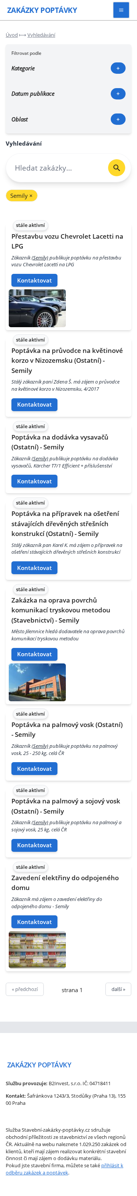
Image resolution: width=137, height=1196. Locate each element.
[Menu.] (121, 10)
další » (118, 989)
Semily (21, 195)
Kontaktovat (34, 280)
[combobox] (54, 168)
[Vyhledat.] (116, 167)
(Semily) (40, 257)
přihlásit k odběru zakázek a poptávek (64, 1169)
